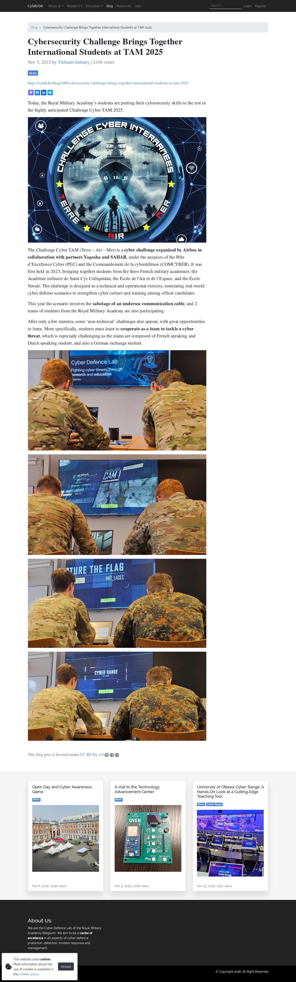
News (33, 72)
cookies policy (29, 974)
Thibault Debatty (74, 62)
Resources (123, 6)
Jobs (138, 6)
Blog (109, 6)
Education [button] (93, 6)
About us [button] (54, 6)
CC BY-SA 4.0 (92, 754)
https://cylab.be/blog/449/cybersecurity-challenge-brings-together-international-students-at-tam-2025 (108, 82)
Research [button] (73, 6)
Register (261, 6)
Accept (66, 966)
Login (247, 6)
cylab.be (35, 5)
